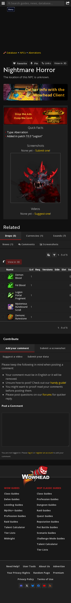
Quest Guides (45, 516)
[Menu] (3, 3)
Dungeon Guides (46, 504)
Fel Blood (20, 285)
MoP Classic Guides (49, 488)
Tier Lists (9, 532)
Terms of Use (45, 579)
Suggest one (42, 214)
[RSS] (50, 585)
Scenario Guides (46, 532)
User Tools (29, 566)
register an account (44, 452)
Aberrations (35, 52)
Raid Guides (11, 521)
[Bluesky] (32, 585)
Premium (58, 572)
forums (47, 394)
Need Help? (13, 566)
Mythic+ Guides (13, 510)
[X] (26, 585)
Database (12, 52)
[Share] (67, 3)
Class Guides (11, 493)
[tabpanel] (35, 291)
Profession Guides (15, 516)
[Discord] (21, 585)
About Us (44, 566)
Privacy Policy (26, 579)
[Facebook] (38, 585)
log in (30, 452)
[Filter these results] (54, 254)
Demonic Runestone (21, 317)
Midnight (9, 538)
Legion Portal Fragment (20, 295)
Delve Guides (11, 499)
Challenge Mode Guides (51, 538)
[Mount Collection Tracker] (35, 92)
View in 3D (60, 63)
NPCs (23, 52)
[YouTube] (44, 585)
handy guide (58, 383)
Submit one (42, 150)
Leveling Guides (13, 504)
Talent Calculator (14, 527)
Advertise (59, 566)
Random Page (41, 572)
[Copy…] (48, 254)
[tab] (10, 236)
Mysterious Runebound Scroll (21, 306)
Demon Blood (19, 276)
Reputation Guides (48, 521)
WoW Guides (11, 488)
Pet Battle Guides (47, 527)
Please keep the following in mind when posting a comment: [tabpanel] (34, 410)
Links (48, 63)
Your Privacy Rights (18, 572)
